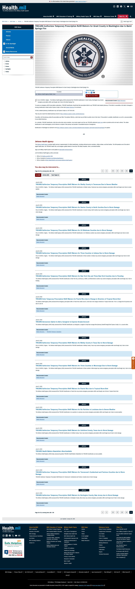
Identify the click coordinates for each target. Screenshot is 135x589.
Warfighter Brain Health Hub (70, 534)
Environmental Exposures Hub (71, 538)
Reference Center (109, 16)
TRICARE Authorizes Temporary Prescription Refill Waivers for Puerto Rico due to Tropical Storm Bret (72, 389)
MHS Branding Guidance (35, 540)
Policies (101, 545)
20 (131, 171)
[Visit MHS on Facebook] (121, 7)
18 (122, 171)
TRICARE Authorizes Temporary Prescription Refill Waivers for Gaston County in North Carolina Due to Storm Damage (78, 207)
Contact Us (31, 543)
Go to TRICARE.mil (120, 529)
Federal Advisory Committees (36, 536)
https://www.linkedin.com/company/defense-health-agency (59, 160)
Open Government (95, 572)
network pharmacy (70, 107)
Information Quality (83, 572)
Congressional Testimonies (105, 531)
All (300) (38, 175)
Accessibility (50, 572)
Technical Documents (104, 554)
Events (7, 64)
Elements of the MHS (34, 531)
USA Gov (116, 572)
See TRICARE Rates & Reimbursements (121, 546)
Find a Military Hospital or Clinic (123, 531)
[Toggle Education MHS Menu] (73, 16)
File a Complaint (120, 557)
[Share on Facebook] (86, 93)
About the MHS (47, 16)
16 (112, 171)
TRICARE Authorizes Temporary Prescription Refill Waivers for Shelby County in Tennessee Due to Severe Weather (77, 184)
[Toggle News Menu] (101, 16)
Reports (100, 552)
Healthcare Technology (69, 550)
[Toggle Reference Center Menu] (115, 16)
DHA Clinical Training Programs (54, 529)
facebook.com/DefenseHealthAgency (54, 158)
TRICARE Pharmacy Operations (54, 332)
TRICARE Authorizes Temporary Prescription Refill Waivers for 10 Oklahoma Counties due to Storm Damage (74, 230)
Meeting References (103, 543)
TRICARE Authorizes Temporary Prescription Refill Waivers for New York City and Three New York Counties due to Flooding (80, 276)
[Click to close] (133, 358)
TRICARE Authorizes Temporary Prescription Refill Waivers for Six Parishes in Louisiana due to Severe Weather (75, 409)
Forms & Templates (103, 538)
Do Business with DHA (121, 551)
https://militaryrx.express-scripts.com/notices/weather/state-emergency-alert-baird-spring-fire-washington (81, 127)
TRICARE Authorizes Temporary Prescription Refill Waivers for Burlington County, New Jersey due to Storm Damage (77, 495)
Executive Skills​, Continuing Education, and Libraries (53, 538)
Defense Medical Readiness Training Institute (53, 534)
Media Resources (121, 100)
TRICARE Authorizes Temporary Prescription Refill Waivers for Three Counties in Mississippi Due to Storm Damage (77, 366)
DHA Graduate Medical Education (54, 531)
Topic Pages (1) (55, 175)
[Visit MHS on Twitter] (125, 7)
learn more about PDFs (98, 585)
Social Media (10, 48)
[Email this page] (94, 93)
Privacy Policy (17, 572)
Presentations (102, 547)
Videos (8, 40)
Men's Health (67, 561)
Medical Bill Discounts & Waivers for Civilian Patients (71, 553)
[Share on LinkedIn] (91, 93)
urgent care (100, 122)
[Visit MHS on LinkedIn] (118, 7)
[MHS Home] (12, 532)
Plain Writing (107, 572)
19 (126, 171)
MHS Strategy (32, 534)
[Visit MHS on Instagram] (114, 7)
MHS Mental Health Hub (69, 536)
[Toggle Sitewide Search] (130, 16)
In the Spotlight (11, 44)
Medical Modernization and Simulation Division (53, 546)
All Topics (66, 529)
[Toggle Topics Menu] (90, 16)
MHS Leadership (33, 529)
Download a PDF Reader (84, 585)
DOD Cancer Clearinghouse (70, 531)
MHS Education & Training (64, 16)
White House (125, 572)
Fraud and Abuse (39, 572)
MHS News (96, 16)
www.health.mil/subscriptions (65, 149)
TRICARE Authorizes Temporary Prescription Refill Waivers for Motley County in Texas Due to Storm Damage (74, 343)
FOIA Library (102, 536)
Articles (8, 32)
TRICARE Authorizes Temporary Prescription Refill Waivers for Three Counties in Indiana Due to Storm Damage (75, 253)
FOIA (58, 572)
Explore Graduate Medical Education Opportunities (122, 554)
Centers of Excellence (69, 548)
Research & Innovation (69, 559)
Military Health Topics (82, 16)
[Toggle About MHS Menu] (53, 16)
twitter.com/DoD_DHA (48, 156)
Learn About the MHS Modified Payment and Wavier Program (123, 538)
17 (117, 171)
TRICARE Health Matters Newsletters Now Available (54, 451)
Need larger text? (127, 21)
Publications (102, 549)
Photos (8, 36)
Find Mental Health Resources (123, 549)
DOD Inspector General (69, 572)
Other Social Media (93, 96)
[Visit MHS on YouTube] (128, 7)
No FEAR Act (28, 572)
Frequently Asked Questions (105, 540)
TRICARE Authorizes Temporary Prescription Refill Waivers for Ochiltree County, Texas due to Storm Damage (74, 430)
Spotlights (8, 69)
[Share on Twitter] (89, 93)
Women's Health (68, 563)
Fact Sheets (102, 534)
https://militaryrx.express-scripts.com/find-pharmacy (72, 114)
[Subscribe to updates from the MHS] (131, 7)
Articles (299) (46, 175)
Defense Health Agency (42, 144)
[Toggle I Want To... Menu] (126, 16)
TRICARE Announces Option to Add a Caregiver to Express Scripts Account (62, 322)
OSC (67, 575)
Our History (31, 538)
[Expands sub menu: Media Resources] (4, 52)
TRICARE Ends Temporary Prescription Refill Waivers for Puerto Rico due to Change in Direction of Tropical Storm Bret (78, 299)
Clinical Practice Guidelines (105, 529)
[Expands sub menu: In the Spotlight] (4, 44)
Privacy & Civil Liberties (69, 556)
